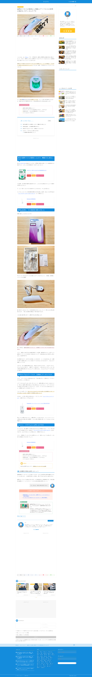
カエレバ (32, 173)
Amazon (33, 175)
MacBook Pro (43, 657)
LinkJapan (46, 656)
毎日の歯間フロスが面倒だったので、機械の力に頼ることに (34, 124)
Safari (42, 660)
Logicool (50, 656)
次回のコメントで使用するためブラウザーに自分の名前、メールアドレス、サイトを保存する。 (35, 630)
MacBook (39, 657)
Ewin (53, 653)
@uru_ (26, 57)
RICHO (39, 660)
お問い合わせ (26, 675)
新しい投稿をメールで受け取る (23, 634)
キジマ (48, 663)
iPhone (39, 656)
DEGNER (45, 653)
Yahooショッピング (40, 175)
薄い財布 (43, 667)
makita (51, 657)
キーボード (52, 663)
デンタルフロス (22, 163)
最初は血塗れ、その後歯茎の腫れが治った (31, 126)
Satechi (46, 660)
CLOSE (49, 120)
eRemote (50, 653)
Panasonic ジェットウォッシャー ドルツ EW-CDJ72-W (38, 403)
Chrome (39, 653)
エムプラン (39, 663)
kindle (42, 656)
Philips (19, 516)
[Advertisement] (36, 47)
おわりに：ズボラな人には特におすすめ (30, 130)
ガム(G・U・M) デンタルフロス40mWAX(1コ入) (36, 170)
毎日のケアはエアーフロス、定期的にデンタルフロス (33, 128)
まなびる (46, 1)
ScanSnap (49, 660)
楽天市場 (28, 175)
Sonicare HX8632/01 (31, 442)
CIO (42, 653)
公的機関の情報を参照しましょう (30, 132)
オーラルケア (23, 516)
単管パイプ (39, 667)
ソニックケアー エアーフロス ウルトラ (26, 193)
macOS (48, 657)
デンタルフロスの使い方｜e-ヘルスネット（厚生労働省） (35, 497)
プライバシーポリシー (20, 675)
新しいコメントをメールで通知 (23, 632)
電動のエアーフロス (26, 99)
